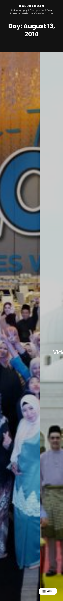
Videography (39, 352)
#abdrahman (31, 6)
